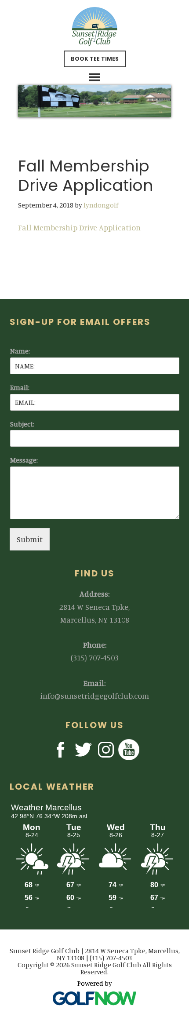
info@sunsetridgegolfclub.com (94, 695)
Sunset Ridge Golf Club (95, 26)
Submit (30, 539)
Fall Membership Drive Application (79, 227)
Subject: (22, 423)
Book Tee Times (95, 58)
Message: (24, 460)
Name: (20, 350)
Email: (19, 387)
